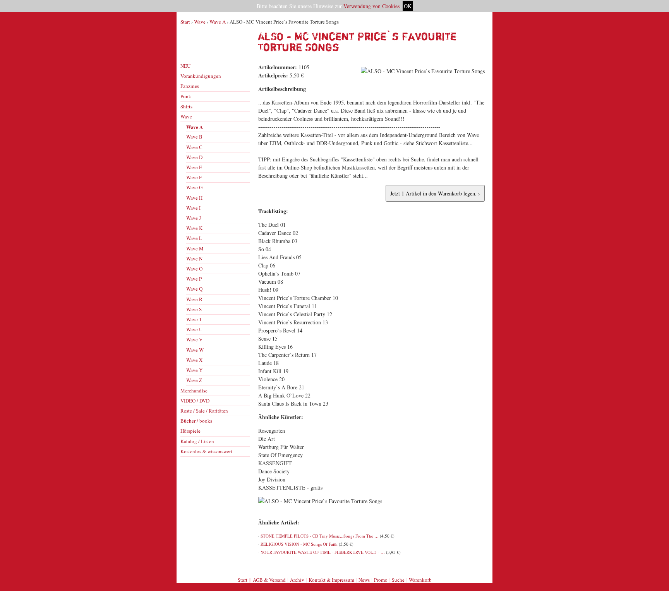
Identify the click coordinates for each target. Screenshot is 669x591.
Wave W (195, 349)
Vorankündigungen (200, 75)
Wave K (194, 227)
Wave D (194, 157)
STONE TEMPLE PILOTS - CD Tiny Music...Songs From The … (320, 536)
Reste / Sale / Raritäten (204, 410)
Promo (381, 579)
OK (408, 6)
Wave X (194, 359)
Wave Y (194, 370)
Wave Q (194, 288)
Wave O (194, 268)
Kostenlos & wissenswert (206, 451)
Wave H (194, 197)
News (364, 579)
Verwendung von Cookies (371, 6)
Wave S (194, 309)
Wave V (194, 339)
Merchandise (194, 390)
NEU (185, 65)
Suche (398, 579)
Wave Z (194, 380)
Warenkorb (420, 579)
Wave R (194, 299)
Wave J (193, 217)
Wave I (193, 207)
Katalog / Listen (197, 441)
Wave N (194, 258)
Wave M (195, 248)
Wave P (194, 278)
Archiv (297, 579)
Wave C (194, 147)
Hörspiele (190, 430)
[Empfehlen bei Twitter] (480, 565)
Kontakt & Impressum (331, 579)
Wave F (194, 177)
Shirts (186, 106)
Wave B (194, 136)
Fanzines (189, 85)
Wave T (194, 319)
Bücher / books (196, 420)
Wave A (217, 21)
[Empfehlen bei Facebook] (471, 565)
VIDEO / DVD (194, 400)
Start (185, 21)
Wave (200, 21)
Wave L (194, 238)
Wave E (194, 167)
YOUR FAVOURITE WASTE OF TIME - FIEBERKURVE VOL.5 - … (323, 552)
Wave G (194, 187)
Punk (185, 96)
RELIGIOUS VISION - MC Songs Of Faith (299, 544)
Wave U (194, 329)
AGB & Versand (269, 579)
